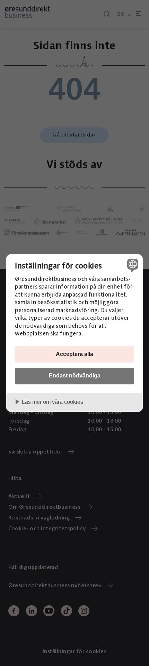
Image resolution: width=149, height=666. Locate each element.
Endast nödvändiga (74, 375)
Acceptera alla (74, 354)
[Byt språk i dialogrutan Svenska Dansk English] (132, 265)
